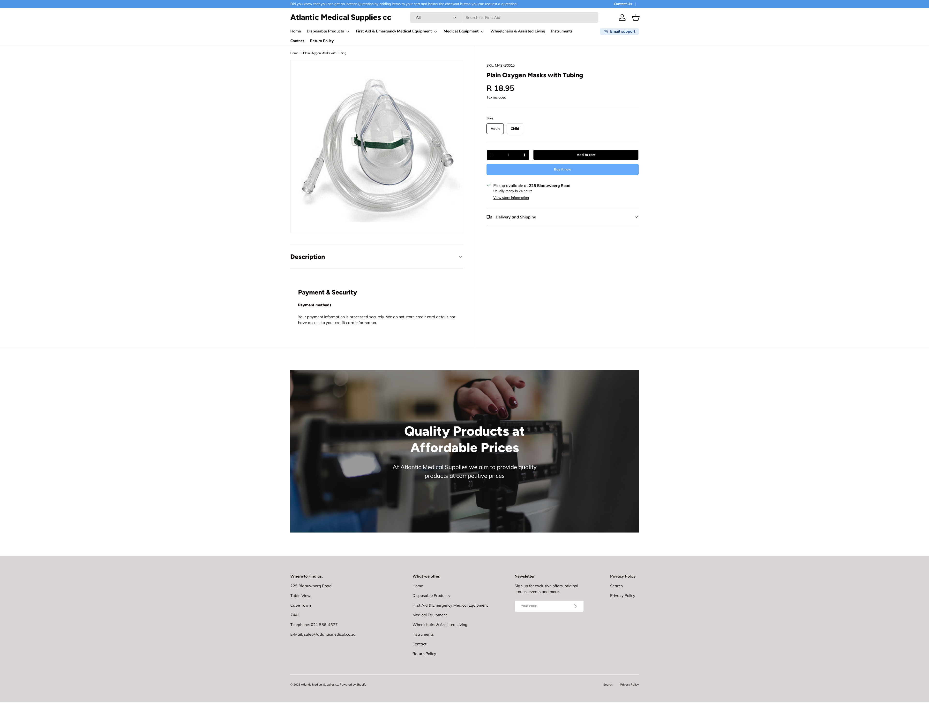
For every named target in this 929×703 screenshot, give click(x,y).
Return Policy (322, 41)
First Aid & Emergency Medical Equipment (394, 31)
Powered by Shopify (353, 684)
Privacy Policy (622, 595)
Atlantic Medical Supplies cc (319, 684)
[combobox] (504, 17)
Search (616, 585)
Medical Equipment (461, 31)
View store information (511, 197)
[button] (635, 17)
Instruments (562, 31)
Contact (297, 41)
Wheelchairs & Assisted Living (517, 31)
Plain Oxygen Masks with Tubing (324, 53)
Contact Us (623, 4)
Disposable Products (325, 31)
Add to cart (586, 155)
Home (295, 31)
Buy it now (562, 169)
